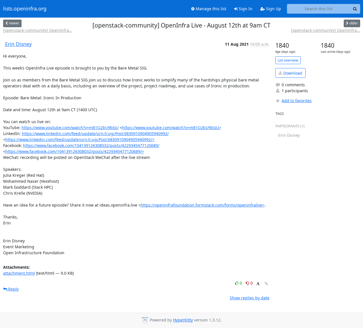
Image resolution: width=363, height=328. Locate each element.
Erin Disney (18, 44)
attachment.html (19, 273)
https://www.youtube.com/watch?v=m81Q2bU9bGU (70, 127)
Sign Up (273, 8)
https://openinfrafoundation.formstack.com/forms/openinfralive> (203, 205)
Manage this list (210, 8)
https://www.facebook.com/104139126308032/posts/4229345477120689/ (91, 145)
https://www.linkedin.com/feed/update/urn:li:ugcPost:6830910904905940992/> (80, 139)
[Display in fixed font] (258, 284)
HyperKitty (183, 320)
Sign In (245, 8)
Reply (13, 289)
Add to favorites (297, 100)
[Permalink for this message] (266, 283)
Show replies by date (249, 297)
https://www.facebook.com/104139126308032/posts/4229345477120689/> (74, 151)
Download (292, 73)
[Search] (355, 9)
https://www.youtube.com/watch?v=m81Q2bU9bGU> (171, 127)
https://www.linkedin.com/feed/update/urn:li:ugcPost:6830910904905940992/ (95, 133)
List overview (288, 60)
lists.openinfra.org (25, 8)
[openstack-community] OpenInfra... (37, 30)
